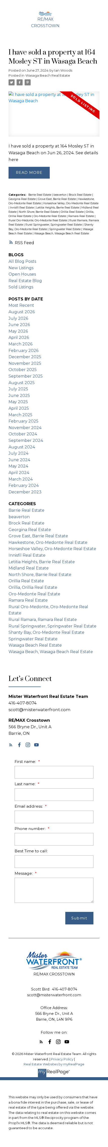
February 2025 (23, 421)
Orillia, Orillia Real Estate (33, 587)
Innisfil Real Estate (22, 207)
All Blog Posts (22, 261)
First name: (26, 761)
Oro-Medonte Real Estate (50, 216)
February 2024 (24, 485)
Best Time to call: (31, 851)
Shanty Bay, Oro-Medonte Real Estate (46, 632)
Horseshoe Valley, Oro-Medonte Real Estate (70, 203)
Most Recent (21, 305)
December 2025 (25, 356)
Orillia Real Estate (72, 212)
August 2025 (22, 382)
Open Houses (22, 274)
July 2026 (18, 318)
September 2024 (26, 440)
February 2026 (23, 350)
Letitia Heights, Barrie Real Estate (58, 207)
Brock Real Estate (80, 194)
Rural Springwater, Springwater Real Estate (54, 224)
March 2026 (20, 344)
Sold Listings (21, 287)
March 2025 (20, 414)
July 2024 (18, 453)
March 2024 (21, 479)
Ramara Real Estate (81, 216)
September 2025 (26, 376)
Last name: (25, 783)
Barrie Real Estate (40, 194)
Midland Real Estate (29, 568)
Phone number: (30, 828)
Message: (24, 873)
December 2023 (25, 492)
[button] (11, 745)
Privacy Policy (62, 1059)
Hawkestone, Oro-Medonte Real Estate (48, 542)
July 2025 (18, 389)
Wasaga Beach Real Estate (47, 75)
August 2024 (22, 447)
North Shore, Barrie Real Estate (39, 212)
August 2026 (22, 311)
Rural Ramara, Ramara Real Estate (43, 619)
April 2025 (19, 408)
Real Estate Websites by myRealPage (54, 1064)
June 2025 (19, 395)
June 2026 (19, 324)
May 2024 (18, 466)
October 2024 (23, 434)
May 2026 (18, 331)
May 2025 (18, 401)
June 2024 (19, 459)
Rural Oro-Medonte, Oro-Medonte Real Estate (38, 220)
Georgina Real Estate (22, 199)
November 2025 (25, 363)
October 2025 (23, 369)
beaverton (60, 194)
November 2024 (25, 427)
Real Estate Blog (25, 280)
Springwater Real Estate (65, 229)
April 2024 (19, 472)
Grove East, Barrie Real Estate (57, 199)
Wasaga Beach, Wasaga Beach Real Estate (61, 233)
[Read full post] (54, 117)
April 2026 (19, 337)
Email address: (29, 806)
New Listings (21, 268)
